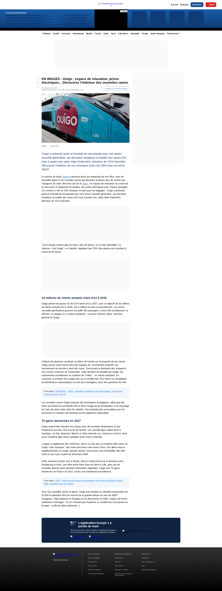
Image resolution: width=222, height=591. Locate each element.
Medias (89, 34)
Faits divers (123, 34)
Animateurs (119, 558)
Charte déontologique (96, 573)
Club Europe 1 (173, 34)
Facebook (62, 564)
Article (44, 146)
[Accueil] (111, 5)
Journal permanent (16, 12)
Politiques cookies (121, 570)
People (145, 34)
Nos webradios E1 (148, 562)
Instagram (58, 564)
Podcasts (184, 5)
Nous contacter (93, 554)
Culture (98, 34)
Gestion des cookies (149, 570)
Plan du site (92, 566)
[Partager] (38, 78)
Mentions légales (94, 570)
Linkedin (74, 564)
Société (56, 34)
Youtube (66, 564)
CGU (143, 566)
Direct (211, 5)
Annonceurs (146, 554)
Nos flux (118, 562)
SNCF (85, 183)
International (78, 34)
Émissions (197, 5)
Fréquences (92, 562)
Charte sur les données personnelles (123, 574)
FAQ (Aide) (119, 566)
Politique (46, 34)
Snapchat (70, 564)
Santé (106, 34)
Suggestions (54, 146)
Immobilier (135, 34)
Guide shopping (157, 34)
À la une (174, 5)
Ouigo (65, 176)
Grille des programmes (123, 554)
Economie (66, 34)
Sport (113, 34)
